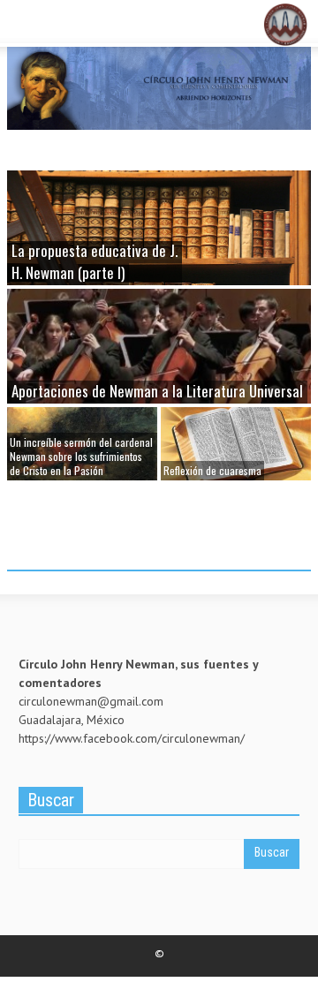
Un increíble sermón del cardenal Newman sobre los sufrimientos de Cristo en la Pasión (81, 456)
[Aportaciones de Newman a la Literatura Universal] (159, 361)
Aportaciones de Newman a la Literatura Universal (157, 391)
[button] (67, 25)
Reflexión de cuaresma (212, 470)
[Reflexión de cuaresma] (236, 442)
